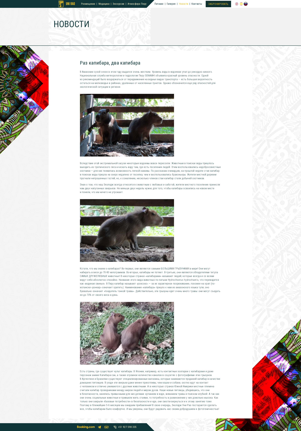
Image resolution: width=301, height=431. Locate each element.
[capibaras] (127, 125)
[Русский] (246, 4)
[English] (237, 4)
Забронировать (218, 4)
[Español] (241, 4)
